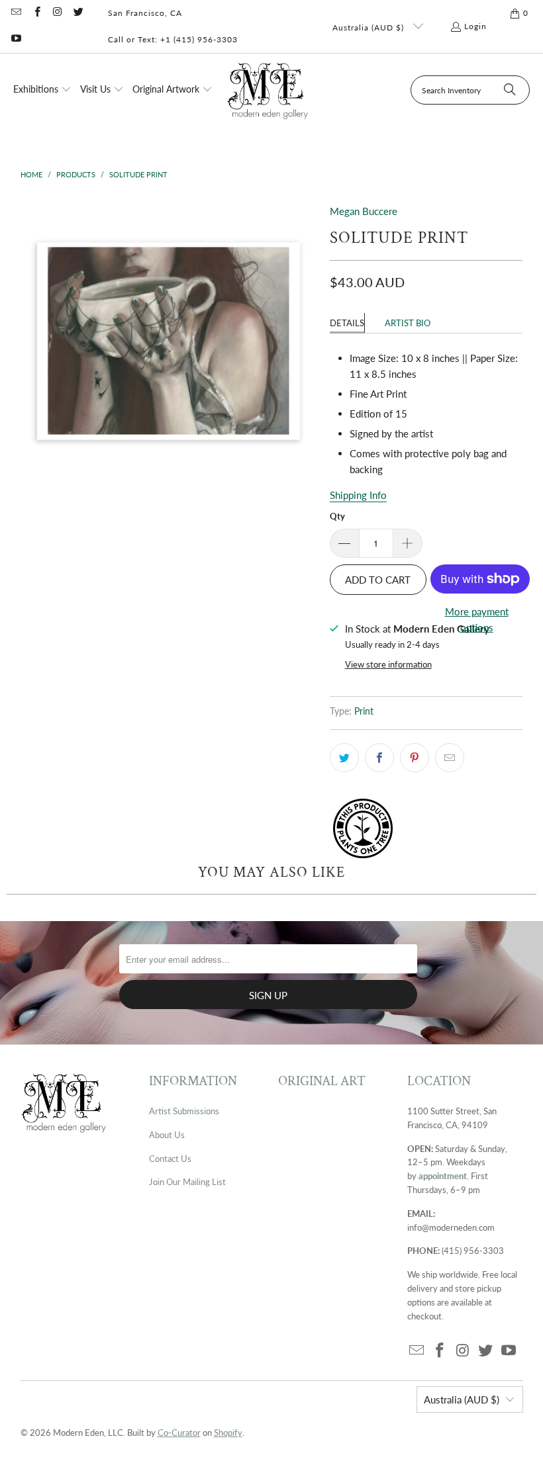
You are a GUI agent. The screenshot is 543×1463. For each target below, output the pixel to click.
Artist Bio (407, 323)
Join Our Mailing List (187, 1181)
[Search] (510, 90)
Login (475, 26)
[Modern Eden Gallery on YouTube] (15, 39)
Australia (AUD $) (369, 27)
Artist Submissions (184, 1111)
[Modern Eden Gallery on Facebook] (36, 13)
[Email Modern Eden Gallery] (15, 13)
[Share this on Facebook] (379, 757)
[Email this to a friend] (449, 757)
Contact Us (170, 1158)
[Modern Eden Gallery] (267, 90)
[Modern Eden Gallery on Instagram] (57, 13)
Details (347, 323)
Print (363, 711)
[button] (42, 90)
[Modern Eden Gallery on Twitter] (77, 13)
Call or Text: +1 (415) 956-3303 (173, 39)
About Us (167, 1135)
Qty (337, 516)
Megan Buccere (363, 211)
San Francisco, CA (145, 13)
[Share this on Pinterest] (414, 757)
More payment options (477, 619)
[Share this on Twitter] (344, 757)
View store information (388, 664)
